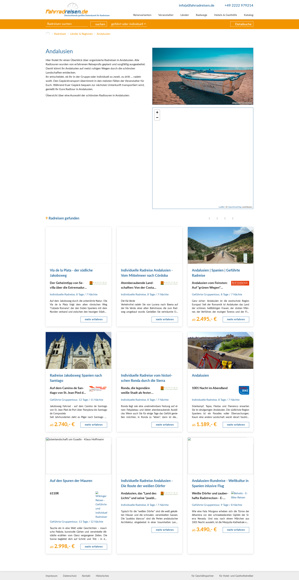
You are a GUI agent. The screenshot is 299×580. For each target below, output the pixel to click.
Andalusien (103, 34)
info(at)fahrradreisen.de (196, 5)
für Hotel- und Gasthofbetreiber (236, 576)
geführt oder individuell (127, 24)
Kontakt (86, 576)
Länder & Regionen (81, 34)
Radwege (201, 15)
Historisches (102, 576)
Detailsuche (243, 24)
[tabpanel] (202, 76)
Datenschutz (69, 576)
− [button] (157, 117)
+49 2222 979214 (239, 5)
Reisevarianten (142, 15)
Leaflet (221, 207)
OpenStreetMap (235, 207)
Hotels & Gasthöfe (225, 15)
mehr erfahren (94, 319)
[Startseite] (48, 34)
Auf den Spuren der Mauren (71, 481)
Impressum (51, 576)
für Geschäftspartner (203, 576)
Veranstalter (166, 15)
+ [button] (157, 112)
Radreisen (60, 34)
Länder (184, 15)
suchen (100, 24)
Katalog (248, 15)
